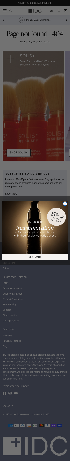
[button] (35, 227)
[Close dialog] (65, 204)
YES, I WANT (35, 257)
